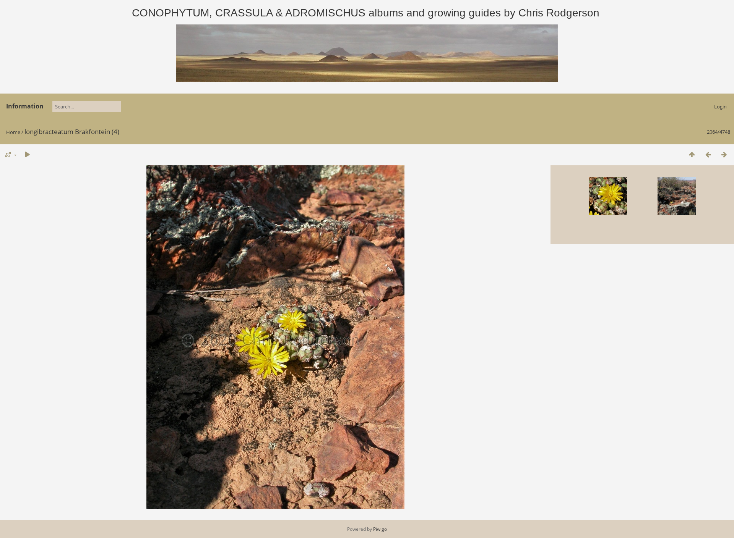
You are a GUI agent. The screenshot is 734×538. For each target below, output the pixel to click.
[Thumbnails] (692, 154)
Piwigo (380, 529)
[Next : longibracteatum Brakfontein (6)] (724, 154)
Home (13, 132)
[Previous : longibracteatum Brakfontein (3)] (708, 154)
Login (720, 106)
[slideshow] (27, 154)
